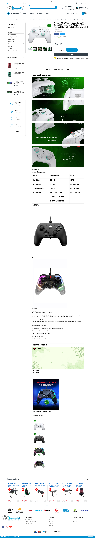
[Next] (23, 57)
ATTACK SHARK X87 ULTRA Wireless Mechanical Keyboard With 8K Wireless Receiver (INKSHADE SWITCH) (19, 83)
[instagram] (6, 526)
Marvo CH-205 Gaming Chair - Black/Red (66, 485)
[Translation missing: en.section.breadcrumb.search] (56, 7)
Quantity (56, 48)
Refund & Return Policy (30, 521)
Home (50, 519)
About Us (75, 521)
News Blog (51, 525)
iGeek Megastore (9, 536)
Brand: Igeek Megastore (58, 31)
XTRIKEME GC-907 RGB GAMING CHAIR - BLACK (13, 485)
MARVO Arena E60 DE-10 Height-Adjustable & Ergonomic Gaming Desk (40, 485)
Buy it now (71, 54)
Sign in (81, 3)
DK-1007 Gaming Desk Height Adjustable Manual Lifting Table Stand (81, 485)
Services (51, 523)
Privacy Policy (28, 523)
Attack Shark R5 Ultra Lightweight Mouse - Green (19, 74)
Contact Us (75, 519)
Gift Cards (51, 521)
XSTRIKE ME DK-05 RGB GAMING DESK (26, 484)
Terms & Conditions (29, 519)
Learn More (34, 311)
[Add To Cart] (18, 501)
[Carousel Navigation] (24, 57)
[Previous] (25, 57)
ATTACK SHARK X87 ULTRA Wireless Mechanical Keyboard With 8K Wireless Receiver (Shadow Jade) (19, 91)
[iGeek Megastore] (15, 8)
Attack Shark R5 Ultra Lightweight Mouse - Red (19, 64)
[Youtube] (10, 526)
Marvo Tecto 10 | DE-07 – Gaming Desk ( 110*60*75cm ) (54, 485)
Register (86, 3)
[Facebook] (2, 526)
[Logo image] (10, 510)
